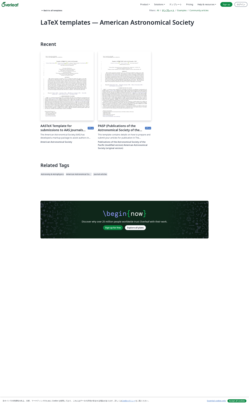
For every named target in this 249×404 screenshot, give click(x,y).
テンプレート (168, 10)
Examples (182, 10)
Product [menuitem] (144, 4)
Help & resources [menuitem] (206, 4)
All (158, 10)
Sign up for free (113, 227)
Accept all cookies (237, 401)
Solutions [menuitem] (158, 4)
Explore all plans (135, 227)
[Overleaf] (10, 4)
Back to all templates (51, 10)
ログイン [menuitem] (241, 4)
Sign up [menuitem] (226, 4)
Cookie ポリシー (128, 400)
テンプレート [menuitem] (175, 4)
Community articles (199, 10)
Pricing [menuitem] (189, 4)
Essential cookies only (216, 400)
